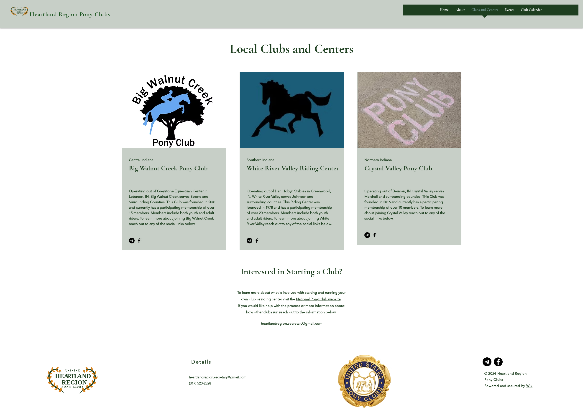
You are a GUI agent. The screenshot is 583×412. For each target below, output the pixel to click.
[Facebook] (257, 240)
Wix (529, 386)
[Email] (367, 235)
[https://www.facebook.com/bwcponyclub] (139, 240)
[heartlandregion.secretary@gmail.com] (132, 240)
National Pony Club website (318, 299)
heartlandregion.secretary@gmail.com (291, 323)
